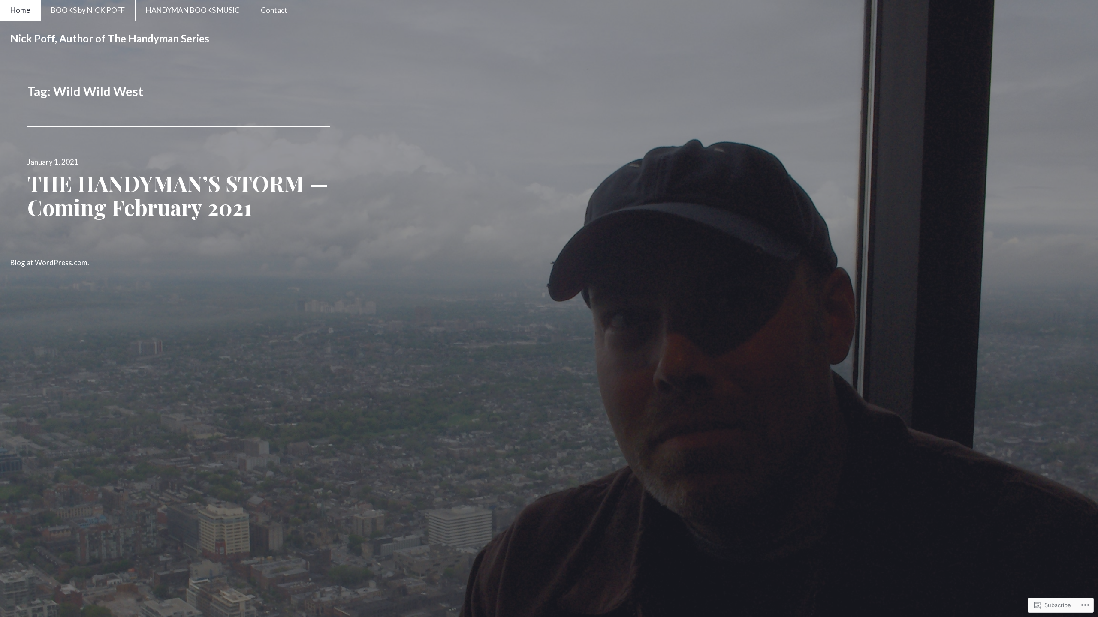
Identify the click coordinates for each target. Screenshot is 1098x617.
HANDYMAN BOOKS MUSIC (193, 10)
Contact (274, 10)
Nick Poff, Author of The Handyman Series (109, 38)
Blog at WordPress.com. (49, 262)
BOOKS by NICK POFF (88, 10)
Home (20, 10)
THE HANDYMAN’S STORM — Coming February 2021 (178, 195)
